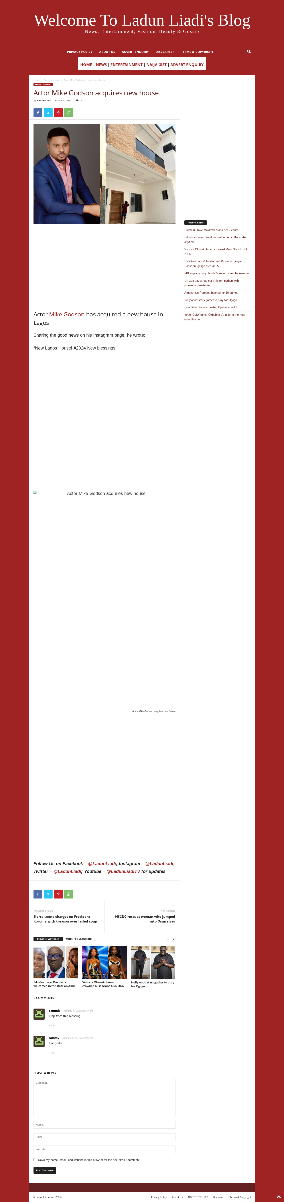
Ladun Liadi (44, 100)
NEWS (101, 64)
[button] (249, 52)
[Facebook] (38, 112)
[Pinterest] (58, 112)
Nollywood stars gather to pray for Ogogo (152, 984)
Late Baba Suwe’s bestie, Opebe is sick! (210, 307)
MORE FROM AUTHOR (79, 939)
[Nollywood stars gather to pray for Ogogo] (153, 962)
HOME (86, 64)
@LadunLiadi (102, 863)
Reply (52, 1025)
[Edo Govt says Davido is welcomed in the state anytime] (56, 962)
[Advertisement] (104, 235)
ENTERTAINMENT (126, 64)
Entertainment (51, 80)
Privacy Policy (80, 52)
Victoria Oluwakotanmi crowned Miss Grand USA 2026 (103, 984)
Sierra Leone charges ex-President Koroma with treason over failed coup (65, 918)
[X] (48, 112)
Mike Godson (67, 314)
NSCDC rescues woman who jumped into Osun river (145, 918)
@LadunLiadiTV (123, 871)
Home (37, 80)
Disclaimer (165, 52)
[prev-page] (168, 939)
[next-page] (173, 939)
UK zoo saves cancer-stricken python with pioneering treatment (211, 283)
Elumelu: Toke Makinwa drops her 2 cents (211, 230)
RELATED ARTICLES (48, 939)
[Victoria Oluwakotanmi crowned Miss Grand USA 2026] (104, 962)
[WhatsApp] (68, 112)
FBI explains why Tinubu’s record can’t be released (217, 273)
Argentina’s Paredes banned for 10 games (211, 292)
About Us (107, 52)
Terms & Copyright (197, 52)
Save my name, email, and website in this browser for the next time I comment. (89, 1160)
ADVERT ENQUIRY (135, 52)
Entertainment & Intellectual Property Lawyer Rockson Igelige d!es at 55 (213, 264)
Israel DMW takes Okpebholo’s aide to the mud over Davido (214, 317)
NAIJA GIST (156, 64)
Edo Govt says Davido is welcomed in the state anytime (54, 984)
